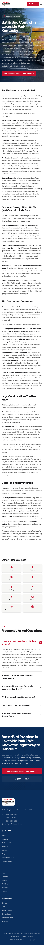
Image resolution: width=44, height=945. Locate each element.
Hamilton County (7, 918)
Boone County (7, 910)
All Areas (5, 921)
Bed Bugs (5, 884)
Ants (3, 873)
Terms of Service (27, 936)
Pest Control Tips (8, 857)
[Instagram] (34, 940)
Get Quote (32, 4)
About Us (5, 846)
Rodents (5, 888)
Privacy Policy (15, 936)
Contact (4, 850)
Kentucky (5, 903)
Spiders (4, 880)
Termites (5, 877)
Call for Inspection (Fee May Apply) (18, 73)
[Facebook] (30, 940)
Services (5, 839)
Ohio (3, 907)
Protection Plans (7, 843)
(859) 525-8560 (23, 779)
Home (4, 835)
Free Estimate (7, 861)
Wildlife (4, 891)
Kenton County (7, 914)
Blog (3, 854)
